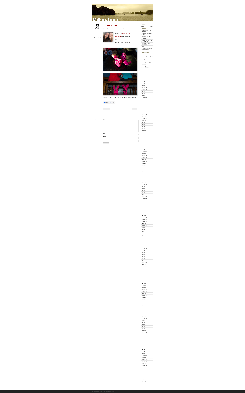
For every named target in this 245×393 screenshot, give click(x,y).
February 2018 (144, 217)
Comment (105, 119)
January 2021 (144, 153)
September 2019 (144, 184)
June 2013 (143, 324)
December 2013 (144, 312)
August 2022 (144, 120)
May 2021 (143, 147)
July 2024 (143, 91)
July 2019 (143, 186)
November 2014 (144, 291)
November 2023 (144, 99)
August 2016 (144, 250)
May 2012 (143, 349)
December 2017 (144, 219)
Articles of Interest (141, 1)
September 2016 (144, 248)
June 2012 (143, 347)
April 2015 (143, 281)
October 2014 (144, 293)
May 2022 (143, 126)
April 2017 (143, 235)
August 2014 (144, 297)
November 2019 (144, 180)
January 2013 (144, 334)
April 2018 (143, 213)
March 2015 (144, 283)
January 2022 (144, 134)
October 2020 (144, 159)
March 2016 (144, 260)
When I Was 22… (144, 38)
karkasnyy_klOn (144, 66)
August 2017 (144, 227)
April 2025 (143, 83)
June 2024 (143, 93)
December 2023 (144, 97)
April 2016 (143, 258)
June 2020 (143, 167)
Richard (108, 28)
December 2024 (144, 87)
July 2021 (143, 145)
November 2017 (144, 221)
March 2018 (144, 215)
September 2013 (144, 318)
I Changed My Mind (150, 54)
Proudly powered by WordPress (97, 391)
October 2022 (144, 116)
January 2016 (144, 264)
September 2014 (144, 295)
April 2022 (143, 128)
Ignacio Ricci (112, 391)
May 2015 (143, 279)
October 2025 (144, 79)
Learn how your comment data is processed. (97, 119)
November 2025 (144, 77)
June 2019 (143, 188)
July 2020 (143, 165)
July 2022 (143, 122)
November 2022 (144, 114)
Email (104, 136)
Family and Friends (118, 1)
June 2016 (143, 254)
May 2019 (143, 190)
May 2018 (143, 211)
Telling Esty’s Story (145, 46)
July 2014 (143, 299)
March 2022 (144, 130)
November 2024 (144, 89)
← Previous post (107, 108)
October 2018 (144, 202)
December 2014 (144, 289)
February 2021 (144, 151)
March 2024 (144, 95)
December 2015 (144, 266)
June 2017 (143, 231)
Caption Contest (98, 37)
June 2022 (143, 124)
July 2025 (143, 81)
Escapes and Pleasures (108, 1)
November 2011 (144, 361)
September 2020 (144, 161)
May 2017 (143, 233)
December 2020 (144, 155)
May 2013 (143, 326)
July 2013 (143, 322)
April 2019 (143, 192)
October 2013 (144, 316)
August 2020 (144, 163)
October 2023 (144, 101)
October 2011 (144, 363)
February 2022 (144, 132)
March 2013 (144, 330)
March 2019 (144, 194)
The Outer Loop (132, 1)
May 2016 (143, 256)
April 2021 (143, 149)
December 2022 (144, 112)
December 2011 (144, 359)
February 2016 (144, 262)
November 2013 (144, 314)
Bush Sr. (94, 37)
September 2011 (144, 365)
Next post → (134, 108)
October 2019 (144, 182)
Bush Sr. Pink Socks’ (126, 33)
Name (104, 133)
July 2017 (143, 229)
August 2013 (144, 320)
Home (100, 1)
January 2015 (144, 287)
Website (104, 139)
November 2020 (144, 157)
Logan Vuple (144, 54)
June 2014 (143, 301)
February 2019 (144, 196)
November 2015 (144, 268)
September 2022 (144, 118)
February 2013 (144, 332)
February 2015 (144, 285)
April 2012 (143, 351)
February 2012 (144, 355)
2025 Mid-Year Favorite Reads (146, 36)
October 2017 (144, 223)
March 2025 (144, 85)
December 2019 (144, 178)
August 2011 (144, 367)
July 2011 (143, 369)
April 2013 (143, 328)
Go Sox (125, 1)
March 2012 (144, 353)
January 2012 (144, 357)
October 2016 (144, 246)
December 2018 (144, 198)
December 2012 (144, 336)
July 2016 (143, 252)
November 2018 (144, 200)
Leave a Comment (134, 28)
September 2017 (144, 225)
